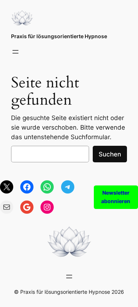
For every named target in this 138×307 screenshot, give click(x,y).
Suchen (110, 154)
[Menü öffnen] (15, 51)
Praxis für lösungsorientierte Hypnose (59, 36)
